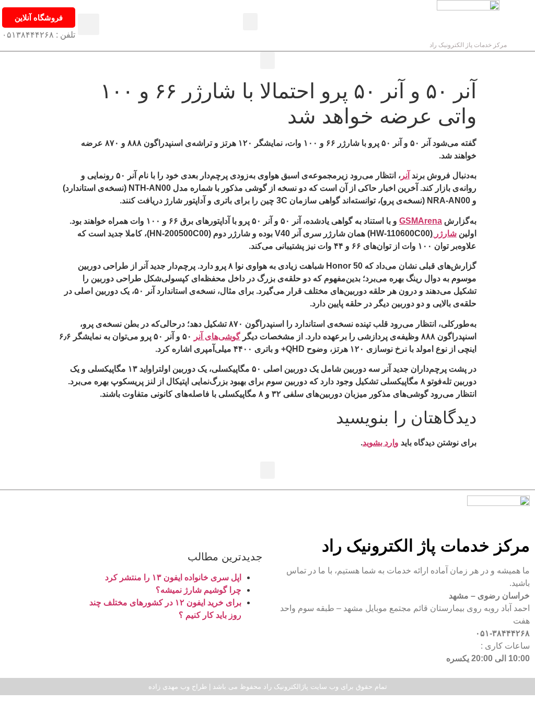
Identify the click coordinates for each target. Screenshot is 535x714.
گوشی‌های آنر (217, 336)
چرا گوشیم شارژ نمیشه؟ (198, 589)
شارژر (445, 233)
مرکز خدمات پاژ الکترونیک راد (468, 45)
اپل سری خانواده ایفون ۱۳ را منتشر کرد (173, 577)
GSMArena (420, 220)
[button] (250, 21)
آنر (405, 175)
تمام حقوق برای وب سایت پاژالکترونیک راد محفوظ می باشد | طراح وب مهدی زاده (267, 686)
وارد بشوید (381, 442)
